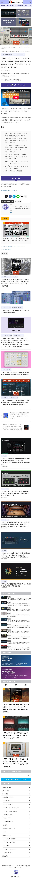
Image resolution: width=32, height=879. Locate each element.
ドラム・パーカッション (18, 246)
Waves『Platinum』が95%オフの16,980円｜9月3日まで (16, 5)
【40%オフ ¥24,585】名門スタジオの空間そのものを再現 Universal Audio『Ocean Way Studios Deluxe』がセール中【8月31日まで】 (15, 524)
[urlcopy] (25, 196)
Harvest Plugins (6, 249)
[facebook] (10, 196)
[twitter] (6, 196)
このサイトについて (18, 867)
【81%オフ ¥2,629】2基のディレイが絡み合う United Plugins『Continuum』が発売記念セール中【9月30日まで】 (15, 493)
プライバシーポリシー (21, 865)
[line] (17, 196)
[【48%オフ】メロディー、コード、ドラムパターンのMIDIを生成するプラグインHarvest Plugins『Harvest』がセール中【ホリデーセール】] (14, 196)
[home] (11, 212)
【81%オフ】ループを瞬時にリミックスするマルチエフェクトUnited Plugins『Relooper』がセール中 (15, 735)
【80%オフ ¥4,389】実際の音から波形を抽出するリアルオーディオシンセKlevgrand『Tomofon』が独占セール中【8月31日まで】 (15, 555)
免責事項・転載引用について (8, 865)
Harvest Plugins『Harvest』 (9, 190)
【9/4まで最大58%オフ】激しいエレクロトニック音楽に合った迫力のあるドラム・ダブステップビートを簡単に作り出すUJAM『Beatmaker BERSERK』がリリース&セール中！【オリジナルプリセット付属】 (15, 342)
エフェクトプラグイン (8, 246)
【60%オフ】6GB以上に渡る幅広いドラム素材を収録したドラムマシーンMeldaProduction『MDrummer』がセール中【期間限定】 (15, 402)
